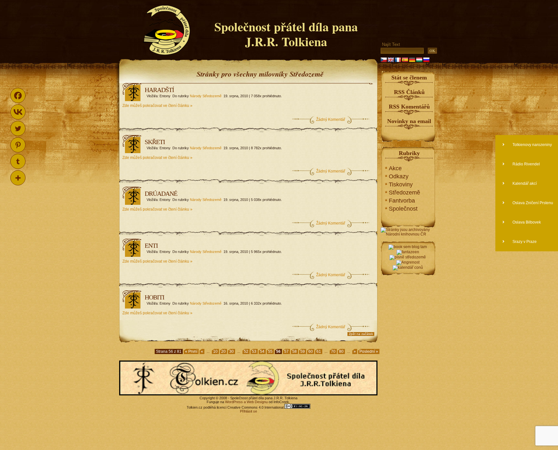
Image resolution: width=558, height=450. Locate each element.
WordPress (234, 402)
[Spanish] (405, 59)
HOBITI (154, 297)
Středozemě (404, 192)
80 (341, 351)
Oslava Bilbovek (526, 222)
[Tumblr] (18, 161)
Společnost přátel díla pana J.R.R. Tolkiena (286, 34)
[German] (412, 59)
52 (246, 351)
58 (294, 351)
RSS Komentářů (409, 106)
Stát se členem (409, 77)
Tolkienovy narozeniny (532, 144)
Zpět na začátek (361, 334)
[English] (391, 59)
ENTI (151, 245)
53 (254, 351)
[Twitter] (18, 128)
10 (215, 351)
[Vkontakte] (18, 112)
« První (191, 351)
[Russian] (426, 59)
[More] (18, 177)
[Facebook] (18, 95)
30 (231, 351)
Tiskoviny (401, 184)
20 (223, 351)
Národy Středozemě (206, 96)
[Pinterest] (18, 144)
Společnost (403, 208)
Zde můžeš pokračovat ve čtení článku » (157, 105)
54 (262, 351)
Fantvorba (402, 200)
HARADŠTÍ (159, 89)
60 (310, 351)
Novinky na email (409, 121)
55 (270, 351)
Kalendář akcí (524, 183)
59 (302, 351)
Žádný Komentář (330, 119)
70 (333, 351)
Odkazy (398, 176)
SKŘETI (155, 141)
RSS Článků (409, 92)
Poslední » (368, 351)
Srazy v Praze (524, 241)
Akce (395, 168)
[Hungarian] (419, 59)
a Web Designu (255, 402)
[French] (398, 59)
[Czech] (383, 59)
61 (318, 351)
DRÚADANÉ (161, 193)
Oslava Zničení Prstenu (532, 203)
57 (286, 351)
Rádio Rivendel (526, 164)
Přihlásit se (248, 411)
